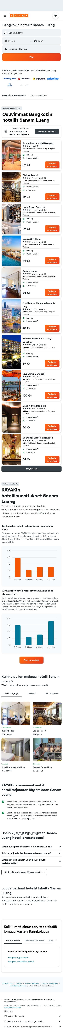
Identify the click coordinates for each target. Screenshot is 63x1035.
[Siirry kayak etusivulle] (19, 15)
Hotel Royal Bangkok (34, 207)
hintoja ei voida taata (12, 1007)
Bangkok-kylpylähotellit (18, 957)
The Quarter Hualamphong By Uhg (39, 304)
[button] (5, 15)
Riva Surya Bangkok (33, 373)
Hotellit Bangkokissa (18, 986)
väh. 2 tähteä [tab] (51, 693)
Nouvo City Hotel (32, 239)
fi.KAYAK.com (7, 983)
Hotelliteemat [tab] (13, 940)
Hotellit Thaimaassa (50, 983)
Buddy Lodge (30, 271)
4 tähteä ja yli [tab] (11, 693)
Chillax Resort (30, 175)
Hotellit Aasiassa (32, 983)
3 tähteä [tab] (31, 693)
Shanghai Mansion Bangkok (38, 437)
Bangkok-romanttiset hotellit (21, 961)
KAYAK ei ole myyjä (14, 1016)
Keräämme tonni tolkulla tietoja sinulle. (24, 1021)
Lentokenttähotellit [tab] (34, 940)
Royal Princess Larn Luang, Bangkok (37, 340)
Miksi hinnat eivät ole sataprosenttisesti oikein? (28, 1026)
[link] (31, 660)
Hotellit (19, 983)
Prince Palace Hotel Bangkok (38, 143)
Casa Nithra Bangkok (34, 405)
